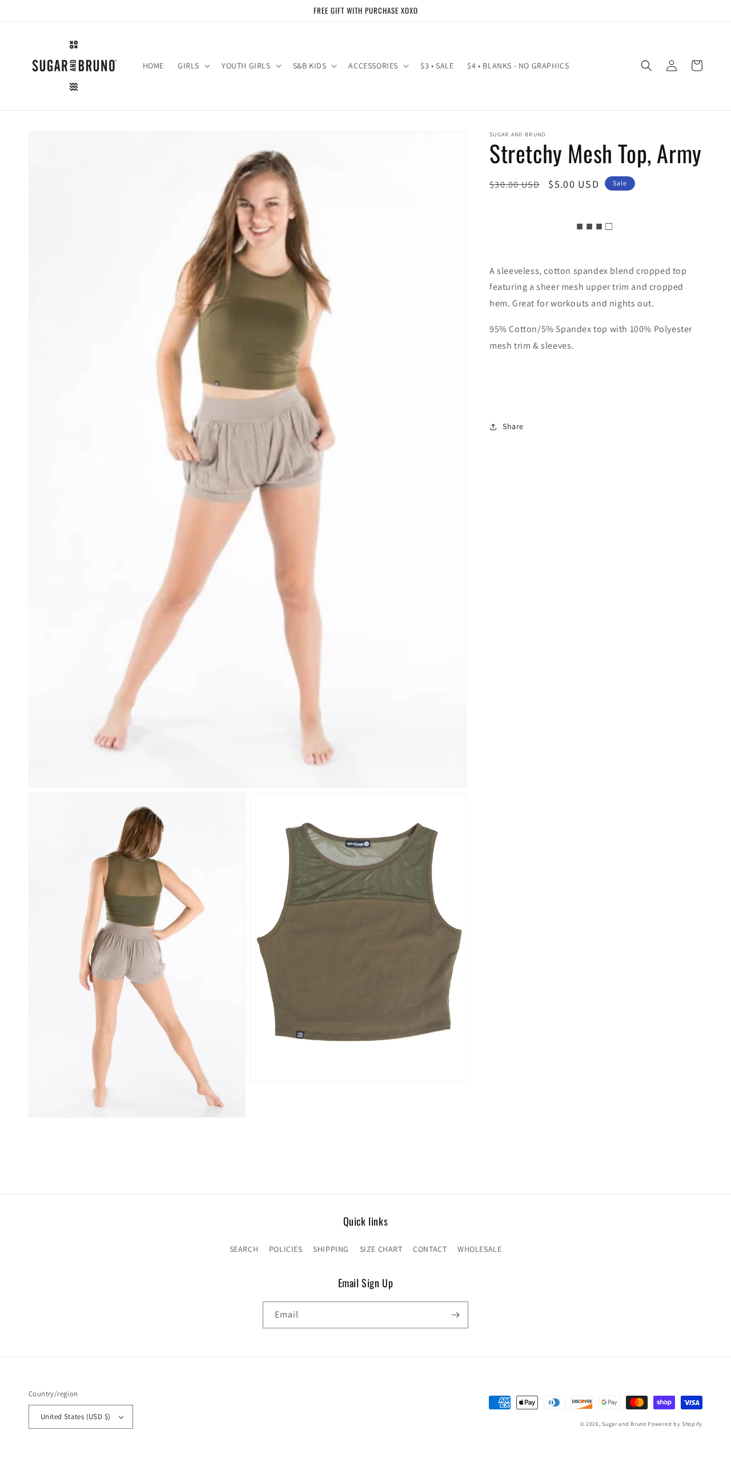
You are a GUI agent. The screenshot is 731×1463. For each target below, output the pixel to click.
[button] (193, 66)
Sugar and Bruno (624, 1424)
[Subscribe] (455, 1315)
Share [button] (513, 426)
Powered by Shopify (675, 1424)
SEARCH (244, 1249)
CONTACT (430, 1249)
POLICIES (286, 1249)
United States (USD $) (75, 1416)
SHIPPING (331, 1249)
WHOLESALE (479, 1249)
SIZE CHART (381, 1249)
